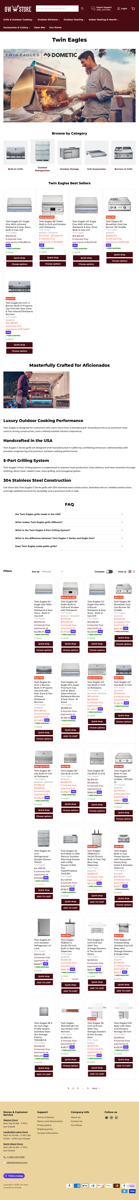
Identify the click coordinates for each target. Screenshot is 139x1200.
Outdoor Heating (74, 19)
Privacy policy (44, 1125)
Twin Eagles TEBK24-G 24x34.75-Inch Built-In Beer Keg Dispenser (70, 946)
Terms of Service (45, 1117)
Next (95, 1088)
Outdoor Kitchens (48, 19)
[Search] (82, 8)
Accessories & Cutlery (16, 27)
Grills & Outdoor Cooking (17, 19)
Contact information (47, 1133)
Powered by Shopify (12, 1187)
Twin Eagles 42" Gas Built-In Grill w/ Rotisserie (96, 685)
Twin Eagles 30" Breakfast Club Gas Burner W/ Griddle (116, 224)
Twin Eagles (11, 233)
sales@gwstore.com (17, 1162)
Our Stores (55, 27)
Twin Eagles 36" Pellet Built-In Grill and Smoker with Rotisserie (52, 224)
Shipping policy (45, 1129)
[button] (122, 8)
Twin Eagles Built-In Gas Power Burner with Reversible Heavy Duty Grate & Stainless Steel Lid (123, 859)
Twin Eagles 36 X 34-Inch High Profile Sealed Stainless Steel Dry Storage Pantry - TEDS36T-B (43, 1031)
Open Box (39, 27)
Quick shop (19, 258)
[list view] (134, 571)
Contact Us (76, 1121)
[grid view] (130, 571)
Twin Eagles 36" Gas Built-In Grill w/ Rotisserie (43, 773)
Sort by (36, 571)
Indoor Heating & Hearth (103, 19)
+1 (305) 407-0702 (16, 1157)
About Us (75, 1117)
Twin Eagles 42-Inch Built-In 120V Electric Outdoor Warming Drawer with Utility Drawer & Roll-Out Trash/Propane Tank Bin (70, 862)
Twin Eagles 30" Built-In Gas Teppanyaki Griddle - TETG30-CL (123, 776)
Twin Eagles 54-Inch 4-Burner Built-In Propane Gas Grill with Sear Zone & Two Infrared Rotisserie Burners (19, 309)
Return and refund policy (50, 1121)
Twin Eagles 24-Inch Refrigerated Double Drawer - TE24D (43, 857)
